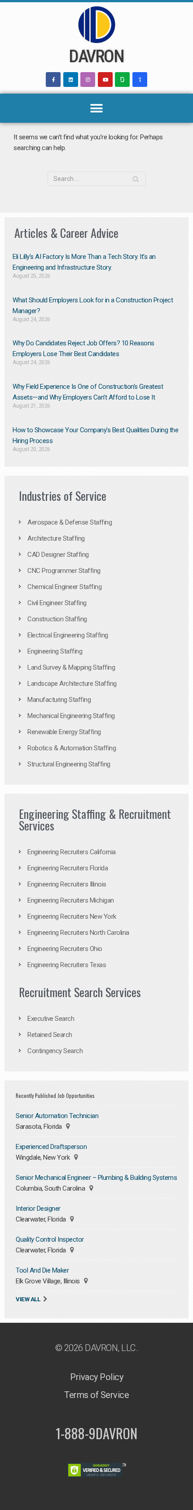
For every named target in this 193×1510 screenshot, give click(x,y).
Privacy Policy (96, 1377)
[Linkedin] (70, 79)
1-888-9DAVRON (96, 1433)
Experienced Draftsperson (51, 1147)
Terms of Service (96, 1395)
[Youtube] (105, 79)
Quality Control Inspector (50, 1239)
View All (28, 1299)
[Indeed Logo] (139, 79)
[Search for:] (97, 179)
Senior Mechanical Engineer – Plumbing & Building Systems (96, 1178)
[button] (97, 108)
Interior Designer (38, 1209)
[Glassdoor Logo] (122, 79)
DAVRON (96, 56)
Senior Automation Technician (57, 1116)
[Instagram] (87, 79)
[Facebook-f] (53, 79)
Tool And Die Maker (42, 1270)
